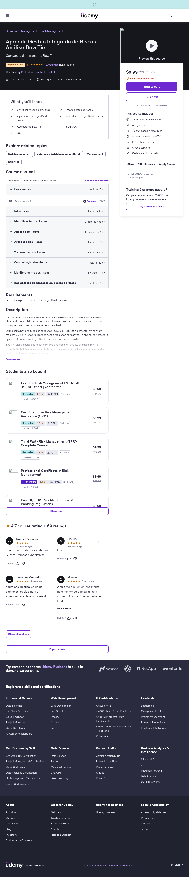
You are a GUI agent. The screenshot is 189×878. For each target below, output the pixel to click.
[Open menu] (7, 15)
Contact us (12, 823)
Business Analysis (151, 781)
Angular (55, 722)
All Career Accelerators (19, 733)
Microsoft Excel (150, 759)
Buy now (152, 97)
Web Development (61, 705)
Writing (100, 772)
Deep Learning (59, 778)
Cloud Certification (16, 767)
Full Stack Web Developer (20, 711)
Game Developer (15, 728)
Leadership (147, 705)
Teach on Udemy (60, 818)
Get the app (57, 812)
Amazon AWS (103, 705)
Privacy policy (149, 818)
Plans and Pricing (61, 823)
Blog (8, 829)
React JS (56, 717)
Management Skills (152, 711)
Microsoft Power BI (152, 770)
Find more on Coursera (19, 840)
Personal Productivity (153, 722)
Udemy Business (54, 667)
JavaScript (57, 711)
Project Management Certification (25, 761)
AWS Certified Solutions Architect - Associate (115, 728)
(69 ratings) (51, 64)
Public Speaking (105, 767)
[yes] (17, 563)
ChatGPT (56, 772)
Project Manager (15, 722)
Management (29, 31)
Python (55, 761)
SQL (143, 765)
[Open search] (170, 15)
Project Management (153, 717)
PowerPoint (102, 778)
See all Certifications (17, 784)
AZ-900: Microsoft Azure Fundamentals (110, 719)
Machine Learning (61, 767)
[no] (24, 563)
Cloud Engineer (15, 717)
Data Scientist (14, 705)
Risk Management (52, 31)
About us (11, 812)
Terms (144, 829)
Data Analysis (148, 776)
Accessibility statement (154, 812)
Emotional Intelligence (153, 728)
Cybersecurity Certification (21, 756)
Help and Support (61, 834)
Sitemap (145, 823)
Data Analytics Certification (21, 772)
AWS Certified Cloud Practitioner (114, 711)
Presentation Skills (106, 761)
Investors (11, 834)
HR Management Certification (23, 778)
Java (53, 728)
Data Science (58, 756)
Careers (10, 818)
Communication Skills (108, 756)
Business (11, 31)
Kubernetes (103, 736)
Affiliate (55, 829)
